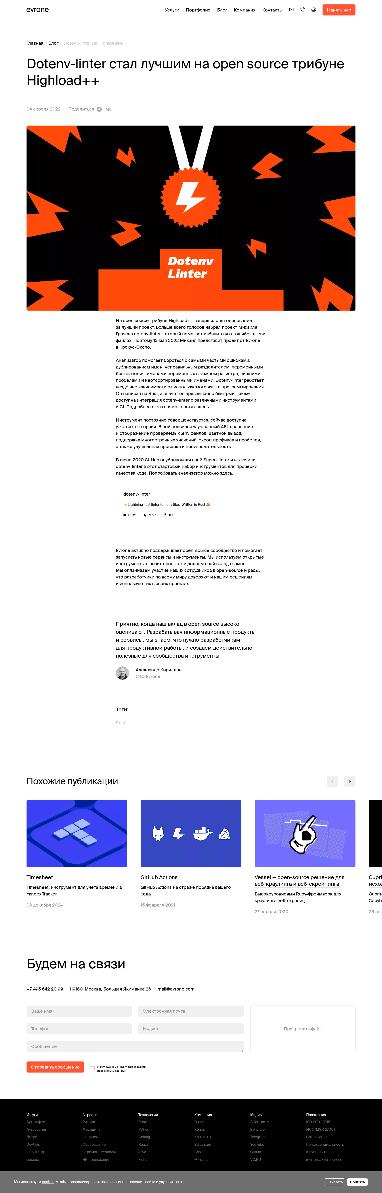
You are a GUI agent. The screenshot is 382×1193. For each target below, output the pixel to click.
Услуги (172, 10)
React (143, 1144)
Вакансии (202, 1144)
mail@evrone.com (176, 989)
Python (143, 1129)
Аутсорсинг (37, 1129)
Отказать (335, 1182)
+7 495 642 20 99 (45, 989)
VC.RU (255, 1159)
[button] (332, 781)
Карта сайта (316, 1152)
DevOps (33, 1144)
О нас (199, 1122)
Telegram (257, 1137)
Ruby (142, 1122)
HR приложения (96, 1159)
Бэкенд (33, 1159)
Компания (245, 10)
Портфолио (198, 10)
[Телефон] (302, 13)
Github (255, 1152)
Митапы (201, 1159)
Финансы (90, 1137)
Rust (120, 723)
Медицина (91, 1129)
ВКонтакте (259, 1122)
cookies (48, 1182)
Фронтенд (35, 1152)
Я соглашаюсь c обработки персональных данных (122, 1069)
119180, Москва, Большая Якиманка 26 (110, 989)
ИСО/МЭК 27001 (320, 1129)
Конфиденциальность (325, 1144)
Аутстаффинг (38, 1122)
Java (142, 1152)
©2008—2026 (317, 1160)
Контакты (272, 10)
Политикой (126, 1067)
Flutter (143, 1159)
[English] (313, 13)
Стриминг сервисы (99, 1152)
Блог (222, 10)
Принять (357, 1182)
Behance (257, 1129)
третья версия (140, 426)
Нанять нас (339, 10)
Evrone (336, 1160)
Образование (94, 1144)
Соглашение (317, 1137)
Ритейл (88, 1122)
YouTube (257, 1144)
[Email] (291, 13)
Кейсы (200, 1129)
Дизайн (33, 1137)
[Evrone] (38, 9)
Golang (144, 1137)
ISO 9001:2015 (318, 1122)
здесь (203, 407)
